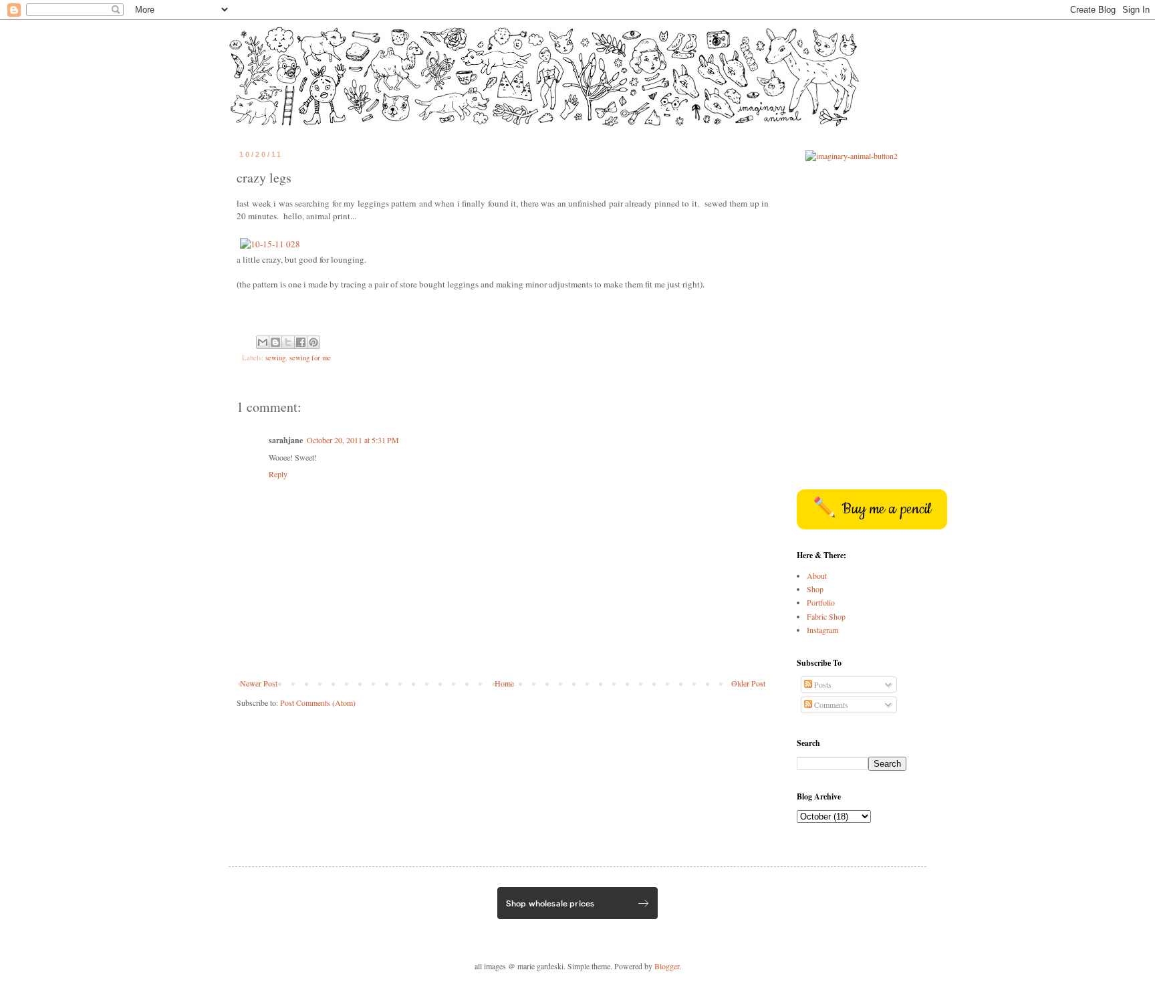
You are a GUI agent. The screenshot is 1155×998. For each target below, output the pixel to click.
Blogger (666, 966)
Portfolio (821, 602)
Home (504, 683)
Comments (830, 704)
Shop (815, 589)
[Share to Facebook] (300, 342)
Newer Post (258, 683)
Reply (278, 474)
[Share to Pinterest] (313, 342)
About (817, 575)
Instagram (822, 629)
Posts (821, 684)
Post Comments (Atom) (318, 702)
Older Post (748, 683)
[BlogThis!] (275, 342)
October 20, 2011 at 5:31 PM (353, 439)
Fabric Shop (826, 616)
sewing (275, 357)
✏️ (872, 509)
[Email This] (262, 342)
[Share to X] (288, 342)
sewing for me (310, 357)
